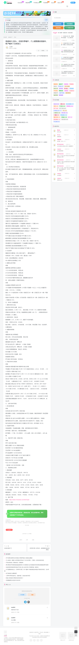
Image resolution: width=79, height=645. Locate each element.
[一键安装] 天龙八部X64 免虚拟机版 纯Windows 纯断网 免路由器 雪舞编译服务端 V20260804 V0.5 (67, 67)
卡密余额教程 (70, 24)
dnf (70, 117)
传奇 (56, 106)
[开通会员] (75, 631)
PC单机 (62, 106)
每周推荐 (55, 32)
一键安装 (57, 112)
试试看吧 (59, 175)
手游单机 (72, 84)
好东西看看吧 (60, 151)
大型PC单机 (61, 93)
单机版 (64, 117)
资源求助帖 (58, 27)
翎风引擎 (57, 117)
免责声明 (36, 632)
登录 (23, 594)
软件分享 (59, 132)
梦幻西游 (57, 119)
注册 (32, 594)
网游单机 (56, 84)
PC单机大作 (60, 86)
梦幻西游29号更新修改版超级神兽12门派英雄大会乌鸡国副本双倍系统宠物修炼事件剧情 (27, 565)
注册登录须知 (58, 24)
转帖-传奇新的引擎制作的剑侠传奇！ (15, 578)
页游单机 (66, 84)
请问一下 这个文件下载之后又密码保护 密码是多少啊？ (66, 156)
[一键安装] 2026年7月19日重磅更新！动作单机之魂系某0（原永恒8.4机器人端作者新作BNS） (68, 74)
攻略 (62, 104)
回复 (18, 612)
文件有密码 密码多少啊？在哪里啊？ (65, 146)
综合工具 (56, 88)
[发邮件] (41, 640)
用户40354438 (60, 144)
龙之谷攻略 (67, 86)
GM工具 (64, 112)
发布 (74, 2)
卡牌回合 (66, 90)
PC (65, 110)
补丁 (56, 108)
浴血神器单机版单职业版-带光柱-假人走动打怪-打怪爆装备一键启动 (22, 567)
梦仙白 (58, 130)
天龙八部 (64, 119)
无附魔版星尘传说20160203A (13, 580)
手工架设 (57, 121)
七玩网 (10, 46)
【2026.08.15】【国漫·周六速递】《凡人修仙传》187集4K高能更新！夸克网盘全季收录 (67, 38)
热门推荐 (60, 32)
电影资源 (56, 95)
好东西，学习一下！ (61, 141)
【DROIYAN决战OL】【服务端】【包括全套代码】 (18, 575)
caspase (59, 149)
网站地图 (46, 632)
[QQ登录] (25, 602)
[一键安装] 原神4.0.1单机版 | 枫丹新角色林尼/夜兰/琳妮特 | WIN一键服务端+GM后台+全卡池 (68, 52)
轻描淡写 (59, 139)
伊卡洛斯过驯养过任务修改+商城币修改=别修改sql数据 (19, 558)
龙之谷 (55, 86)
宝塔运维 (72, 88)
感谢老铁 (59, 136)
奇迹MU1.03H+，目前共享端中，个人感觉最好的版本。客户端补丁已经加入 (26, 42)
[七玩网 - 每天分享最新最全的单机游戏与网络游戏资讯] (5, 632)
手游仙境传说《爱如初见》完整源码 (14, 562)
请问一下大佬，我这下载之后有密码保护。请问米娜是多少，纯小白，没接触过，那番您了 (65, 169)
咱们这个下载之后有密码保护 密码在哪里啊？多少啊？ (66, 162)
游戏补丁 (10, 37)
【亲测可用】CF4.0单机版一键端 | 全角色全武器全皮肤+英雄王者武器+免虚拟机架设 (67, 45)
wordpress (72, 90)
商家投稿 (61, 90)
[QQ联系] (34, 640)
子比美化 (56, 90)
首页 (5, 37)
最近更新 (70, 32)
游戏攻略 (61, 95)
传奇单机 (61, 88)
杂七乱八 (66, 88)
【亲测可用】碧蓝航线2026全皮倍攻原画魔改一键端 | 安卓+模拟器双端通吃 (67, 59)
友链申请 (31, 632)
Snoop (58, 134)
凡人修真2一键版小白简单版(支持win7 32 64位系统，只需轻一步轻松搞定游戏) (25, 560)
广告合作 (41, 632)
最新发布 (65, 32)
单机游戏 (63, 115)
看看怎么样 (59, 180)
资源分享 (56, 93)
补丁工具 (62, 108)
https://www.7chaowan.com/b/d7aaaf (19, 500)
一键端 (56, 115)
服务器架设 (68, 93)
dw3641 (13, 607)
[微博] (37, 640)
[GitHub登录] (28, 602)
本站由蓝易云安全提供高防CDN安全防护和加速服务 (41, 636)
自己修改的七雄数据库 (11, 573)
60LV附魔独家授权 (69, 27)
